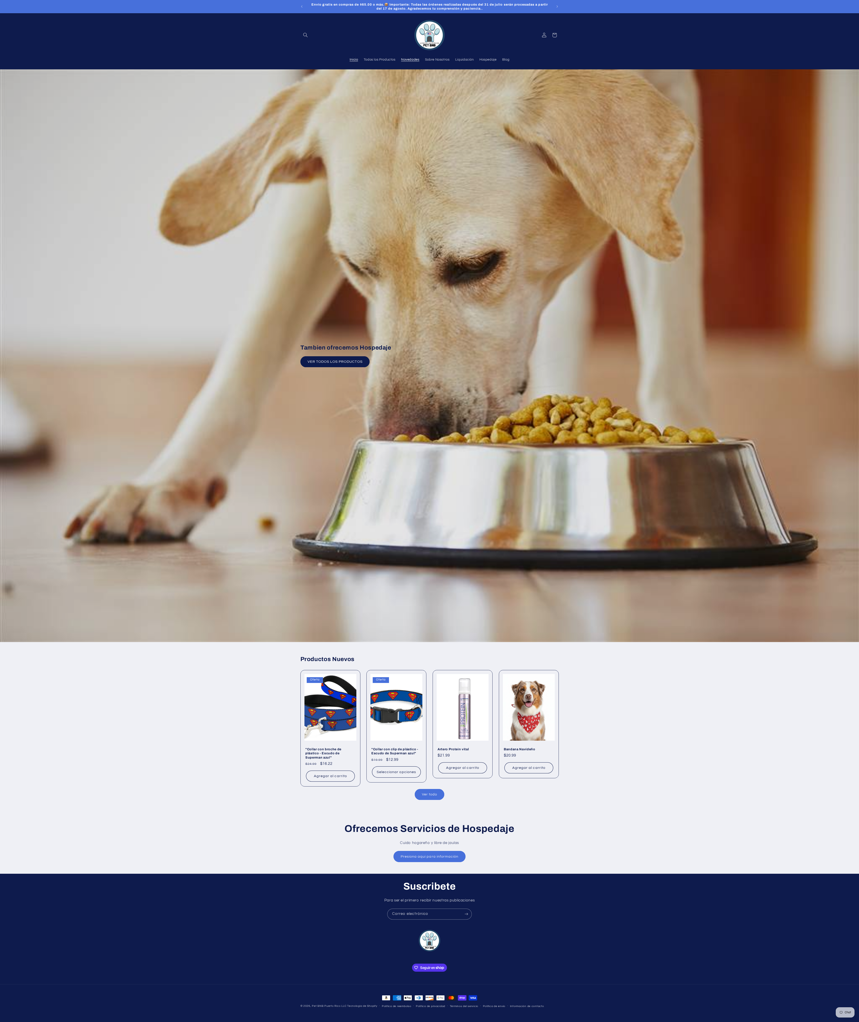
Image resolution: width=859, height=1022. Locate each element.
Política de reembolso (396, 1006)
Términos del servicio (464, 1006)
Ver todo (429, 794)
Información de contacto (527, 1006)
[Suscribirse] (466, 914)
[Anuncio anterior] (302, 6)
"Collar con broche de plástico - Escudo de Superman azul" (323, 753)
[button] (305, 35)
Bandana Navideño (519, 749)
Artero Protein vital (453, 749)
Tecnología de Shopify (362, 1006)
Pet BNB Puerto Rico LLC (329, 1006)
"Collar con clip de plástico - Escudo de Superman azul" (394, 751)
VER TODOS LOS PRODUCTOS (334, 361)
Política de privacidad (430, 1006)
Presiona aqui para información (430, 856)
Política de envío (494, 1006)
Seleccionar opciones (396, 772)
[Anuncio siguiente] (557, 6)
